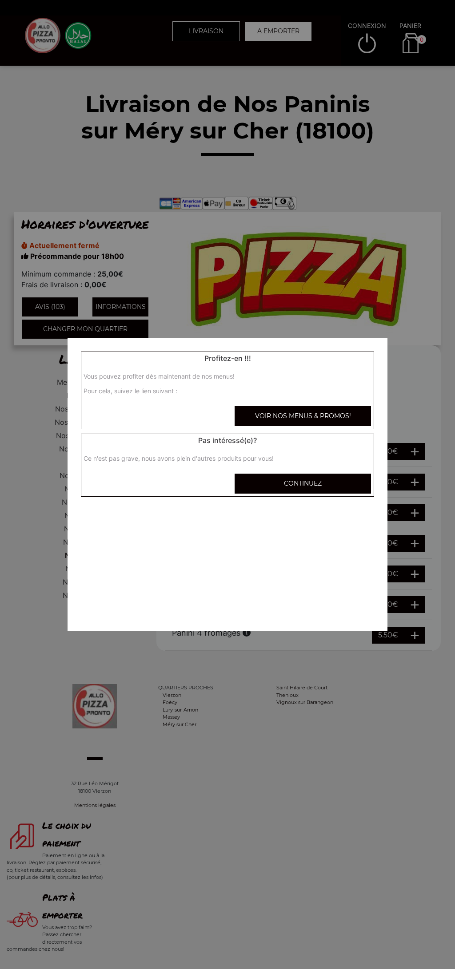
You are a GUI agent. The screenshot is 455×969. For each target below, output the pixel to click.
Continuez (303, 483)
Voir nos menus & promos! (303, 416)
